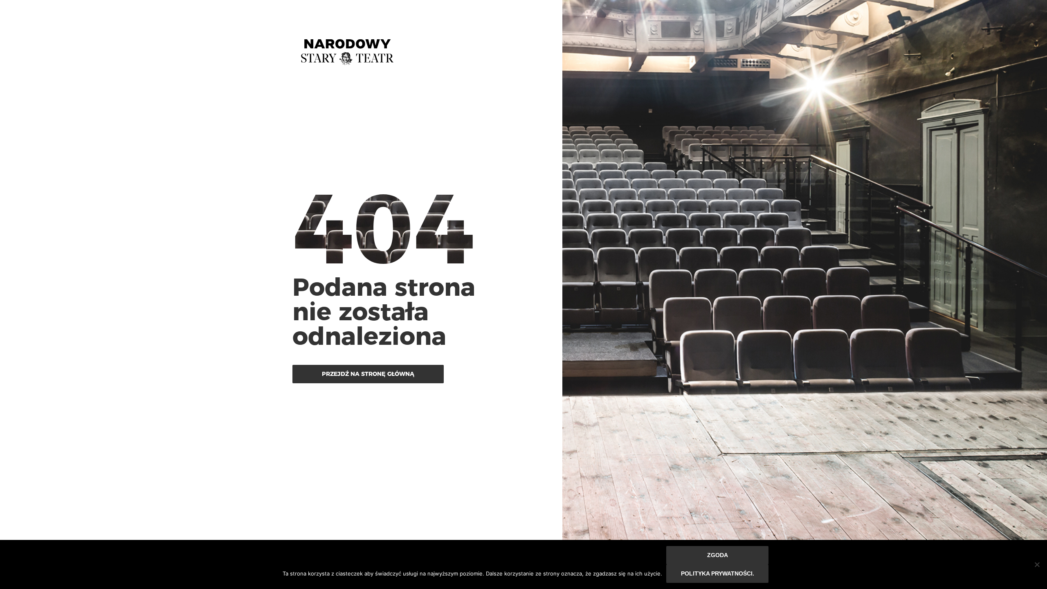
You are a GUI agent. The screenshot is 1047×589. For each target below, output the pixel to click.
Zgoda (717, 555)
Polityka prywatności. (717, 573)
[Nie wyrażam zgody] (1037, 564)
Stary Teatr (347, 49)
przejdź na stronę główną (368, 374)
